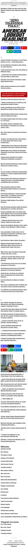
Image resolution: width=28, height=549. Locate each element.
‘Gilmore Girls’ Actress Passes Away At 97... (13, 428)
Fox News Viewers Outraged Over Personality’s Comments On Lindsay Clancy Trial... (12, 125)
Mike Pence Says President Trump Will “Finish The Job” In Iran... (13, 252)
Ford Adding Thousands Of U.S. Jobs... (13, 406)
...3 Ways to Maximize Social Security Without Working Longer (13, 389)
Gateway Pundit (6, 449)
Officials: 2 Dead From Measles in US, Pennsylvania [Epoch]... (13, 440)
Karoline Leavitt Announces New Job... (13, 99)
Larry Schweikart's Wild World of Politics (14, 516)
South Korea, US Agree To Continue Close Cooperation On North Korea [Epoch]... (12, 275)
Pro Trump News (6, 524)
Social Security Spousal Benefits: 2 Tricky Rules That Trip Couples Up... (12, 375)
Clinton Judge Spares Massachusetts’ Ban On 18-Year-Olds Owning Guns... (13, 417)
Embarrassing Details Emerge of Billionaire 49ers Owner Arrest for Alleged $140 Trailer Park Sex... (11, 245)
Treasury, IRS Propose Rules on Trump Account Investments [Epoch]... (13, 402)
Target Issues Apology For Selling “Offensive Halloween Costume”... (12, 158)
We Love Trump (6, 527)
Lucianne (4, 495)
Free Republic (5, 507)
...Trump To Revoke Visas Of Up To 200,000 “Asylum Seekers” (12, 321)
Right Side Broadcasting (9, 479)
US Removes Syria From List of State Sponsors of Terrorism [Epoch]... (13, 269)
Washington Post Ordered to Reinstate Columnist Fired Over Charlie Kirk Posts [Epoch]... (14, 152)
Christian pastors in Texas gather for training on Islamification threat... (13, 334)
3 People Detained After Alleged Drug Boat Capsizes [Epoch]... (13, 339)
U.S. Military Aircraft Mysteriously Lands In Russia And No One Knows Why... (14, 290)
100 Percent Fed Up (7, 464)
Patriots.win (4, 492)
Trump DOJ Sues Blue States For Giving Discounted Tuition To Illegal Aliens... (14, 310)
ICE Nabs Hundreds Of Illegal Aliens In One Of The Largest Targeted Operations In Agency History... (14, 315)
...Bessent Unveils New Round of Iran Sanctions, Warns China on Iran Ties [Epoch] (13, 258)
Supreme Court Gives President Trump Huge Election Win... (13, 80)
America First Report (7, 458)
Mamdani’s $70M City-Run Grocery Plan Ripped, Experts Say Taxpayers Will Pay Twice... (14, 10)
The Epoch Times (6, 455)
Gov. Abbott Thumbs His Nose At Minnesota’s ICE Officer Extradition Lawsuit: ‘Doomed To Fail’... (12, 304)
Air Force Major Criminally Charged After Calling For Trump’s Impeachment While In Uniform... (14, 173)
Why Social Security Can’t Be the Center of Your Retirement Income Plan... (14, 385)
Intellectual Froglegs (7, 510)
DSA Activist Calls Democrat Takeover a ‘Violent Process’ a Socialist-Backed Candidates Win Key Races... (13, 180)
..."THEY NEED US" (7, 398)
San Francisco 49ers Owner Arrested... (13, 240)
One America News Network (10, 498)
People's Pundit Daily (8, 486)
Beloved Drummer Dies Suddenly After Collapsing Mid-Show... (13, 424)
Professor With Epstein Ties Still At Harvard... (12, 201)
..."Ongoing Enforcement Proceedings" (13, 330)
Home (10, 541)
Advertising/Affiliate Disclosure (15, 542)
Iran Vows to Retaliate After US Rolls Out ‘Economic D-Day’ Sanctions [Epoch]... (14, 285)
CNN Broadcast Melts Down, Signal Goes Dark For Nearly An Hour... (14, 115)
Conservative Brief (7, 461)
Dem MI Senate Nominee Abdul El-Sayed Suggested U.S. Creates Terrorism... (14, 207)
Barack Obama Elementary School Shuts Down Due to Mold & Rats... (14, 164)
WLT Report (4, 452)
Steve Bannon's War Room (9, 513)
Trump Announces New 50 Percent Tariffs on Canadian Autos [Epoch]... (12, 394)
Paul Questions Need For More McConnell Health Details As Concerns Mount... (13, 188)
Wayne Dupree (5, 504)
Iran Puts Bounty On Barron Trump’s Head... (12, 280)
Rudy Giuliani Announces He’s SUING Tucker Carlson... (13, 87)
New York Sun (5, 473)
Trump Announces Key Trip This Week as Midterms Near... (14, 70)
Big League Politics (7, 470)
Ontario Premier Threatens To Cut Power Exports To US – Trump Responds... (14, 61)
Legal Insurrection (7, 501)
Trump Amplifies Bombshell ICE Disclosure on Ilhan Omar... (11, 326)
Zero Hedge (4, 489)
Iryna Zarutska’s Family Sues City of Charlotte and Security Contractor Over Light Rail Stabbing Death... (13, 233)
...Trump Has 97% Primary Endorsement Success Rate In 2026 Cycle (13, 75)
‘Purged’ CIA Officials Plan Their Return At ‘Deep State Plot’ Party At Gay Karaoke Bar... (13, 140)
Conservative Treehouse (8, 482)
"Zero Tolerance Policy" (14, 23)
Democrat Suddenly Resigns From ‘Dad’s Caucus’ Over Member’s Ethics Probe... (14, 226)
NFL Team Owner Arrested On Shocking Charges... (13, 133)
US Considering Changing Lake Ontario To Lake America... (13, 65)
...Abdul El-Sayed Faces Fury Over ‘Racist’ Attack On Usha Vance (12, 221)
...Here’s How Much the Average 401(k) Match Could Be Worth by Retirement (13, 380)
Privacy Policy (18, 541)
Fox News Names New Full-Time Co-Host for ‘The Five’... (14, 119)
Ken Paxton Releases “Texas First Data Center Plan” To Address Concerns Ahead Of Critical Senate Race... (13, 195)
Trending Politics (6, 467)
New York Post (5, 476)
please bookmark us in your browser (13, 95)
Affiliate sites (14, 5)
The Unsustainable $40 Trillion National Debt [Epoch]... (13, 410)
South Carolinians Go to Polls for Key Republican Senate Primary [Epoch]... (13, 108)
